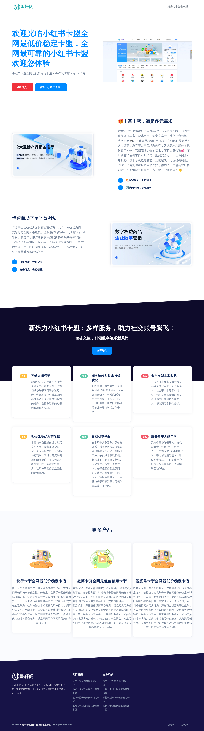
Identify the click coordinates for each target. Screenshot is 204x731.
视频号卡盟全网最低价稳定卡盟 (86, 707)
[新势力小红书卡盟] (24, 6)
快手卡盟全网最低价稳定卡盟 (86, 683)
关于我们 (171, 724)
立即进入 (102, 350)
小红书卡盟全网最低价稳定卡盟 (86, 691)
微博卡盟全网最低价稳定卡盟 (86, 699)
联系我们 (185, 724)
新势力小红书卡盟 (178, 6)
